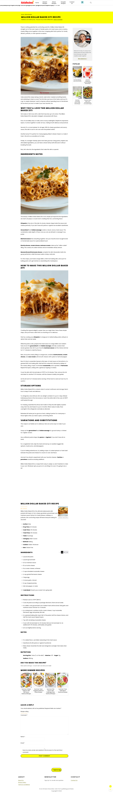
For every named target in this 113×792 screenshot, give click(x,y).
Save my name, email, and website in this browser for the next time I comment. (42, 751)
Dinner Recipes (54, 2)
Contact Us (72, 2)
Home (37, 2)
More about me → (82, 58)
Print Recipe (63, 517)
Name (23, 736)
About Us (21, 780)
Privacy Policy (22, 782)
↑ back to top (56, 770)
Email (23, 743)
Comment (24, 715)
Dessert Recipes (45, 2)
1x (62, 552)
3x (67, 552)
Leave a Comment (58, 19)
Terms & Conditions (24, 784)
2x (64, 552)
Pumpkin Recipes (63, 2)
